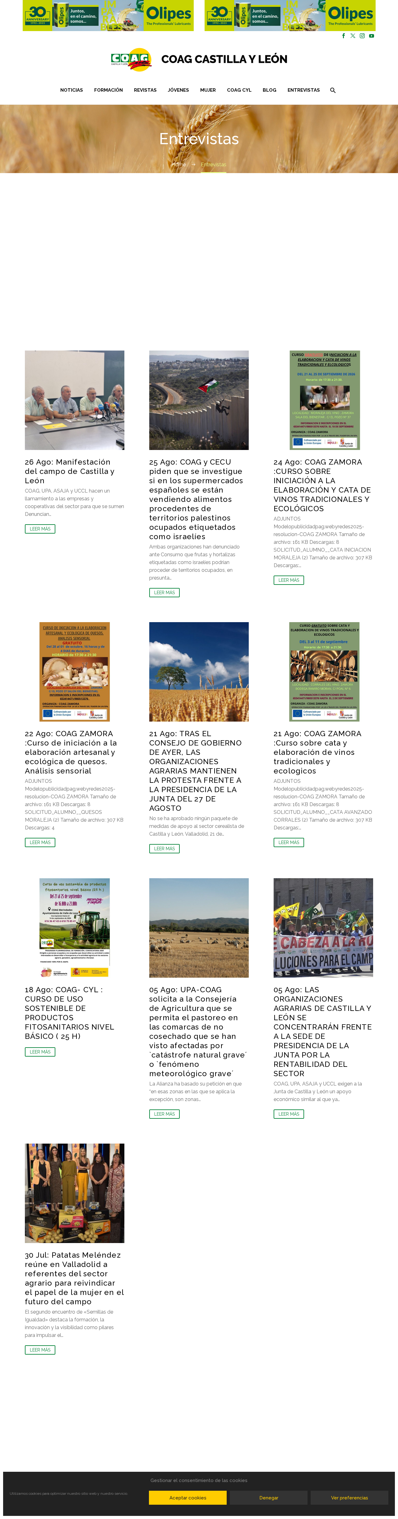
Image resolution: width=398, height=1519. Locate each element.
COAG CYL (239, 90)
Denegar (268, 1498)
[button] (108, 15)
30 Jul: (74, 1278)
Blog (269, 90)
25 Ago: (196, 499)
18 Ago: (69, 1013)
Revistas (145, 90)
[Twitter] (353, 35)
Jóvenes (178, 90)
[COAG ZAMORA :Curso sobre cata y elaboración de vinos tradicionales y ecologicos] (323, 672)
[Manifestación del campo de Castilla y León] (74, 400)
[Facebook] (343, 35)
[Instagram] (362, 35)
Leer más (40, 528)
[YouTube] (371, 35)
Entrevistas (304, 90)
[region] (108, 15)
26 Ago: (70, 471)
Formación (108, 90)
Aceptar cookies (187, 1498)
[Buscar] (332, 90)
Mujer (208, 90)
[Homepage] (236, 60)
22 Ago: (71, 752)
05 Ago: (198, 1031)
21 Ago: (195, 771)
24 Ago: (322, 485)
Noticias (71, 90)
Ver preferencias (349, 1498)
